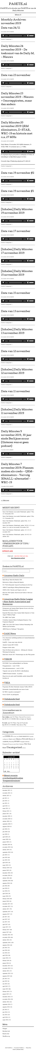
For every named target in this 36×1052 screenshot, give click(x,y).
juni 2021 (5, 800)
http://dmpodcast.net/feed (18, 558)
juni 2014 (5, 1012)
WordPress (21, 1047)
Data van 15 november (15, 293)
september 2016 (6, 942)
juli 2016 (5, 947)
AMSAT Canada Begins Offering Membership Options (16, 587)
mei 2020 (5, 834)
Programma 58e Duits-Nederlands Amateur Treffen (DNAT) (17, 687)
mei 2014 (5, 1014)
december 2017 (6, 904)
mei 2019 (5, 860)
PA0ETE (12, 31)
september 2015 (6, 973)
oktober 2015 (6, 971)
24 (4, 767)
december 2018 (6, 873)
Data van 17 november (15, 231)
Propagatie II (6, 744)
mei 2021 (5, 803)
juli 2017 (5, 917)
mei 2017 (5, 922)
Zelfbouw (24, 747)
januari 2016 (6, 963)
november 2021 (6, 793)
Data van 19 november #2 (17, 173)
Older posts (5, 500)
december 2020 (6, 816)
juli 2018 (5, 886)
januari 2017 (6, 932)
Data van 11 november (15, 391)
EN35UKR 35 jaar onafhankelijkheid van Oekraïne (15, 663)
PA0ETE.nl (18, 4)
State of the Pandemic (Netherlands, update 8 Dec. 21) (16, 521)
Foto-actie (25, 739)
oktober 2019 (6, 849)
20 (11, 766)
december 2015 (6, 965)
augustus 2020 (6, 826)
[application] (18, 35)
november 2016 (6, 937)
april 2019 (5, 862)
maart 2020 (5, 839)
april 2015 (5, 986)
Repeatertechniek (12, 744)
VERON (8, 659)
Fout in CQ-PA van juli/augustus (11, 694)
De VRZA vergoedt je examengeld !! (12, 692)
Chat (3, 736)
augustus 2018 (6, 883)
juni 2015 (5, 981)
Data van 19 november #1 (17, 191)
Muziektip (11, 741)
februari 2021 (6, 811)
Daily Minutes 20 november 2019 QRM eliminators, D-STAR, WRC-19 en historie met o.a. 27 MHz (16, 130)
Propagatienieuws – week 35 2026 (11, 666)
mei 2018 (5, 891)
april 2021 (5, 806)
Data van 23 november (15, 75)
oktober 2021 (6, 795)
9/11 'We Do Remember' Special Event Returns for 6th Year (17, 585)
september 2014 (6, 1004)
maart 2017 (5, 927)
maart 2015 (5, 989)
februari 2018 (6, 898)
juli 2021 (5, 798)
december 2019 (6, 844)
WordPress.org (6, 1036)
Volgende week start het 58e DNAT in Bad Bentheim (16, 671)
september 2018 (6, 880)
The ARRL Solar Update (9, 617)
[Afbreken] (28, 36)
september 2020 (6, 824)
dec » (8, 771)
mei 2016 (5, 953)
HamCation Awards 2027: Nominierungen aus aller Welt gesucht (19, 654)
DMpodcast (19, 739)
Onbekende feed (12, 699)
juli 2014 (5, 1009)
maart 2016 (5, 958)
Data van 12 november (15, 351)
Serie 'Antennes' (20, 744)
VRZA (7, 683)
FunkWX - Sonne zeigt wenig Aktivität (12, 642)
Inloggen (5, 1028)
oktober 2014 (6, 1002)
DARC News (10, 634)
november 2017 (6, 906)
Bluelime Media (20, 1049)
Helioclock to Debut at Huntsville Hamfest (13, 582)
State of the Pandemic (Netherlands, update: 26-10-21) (16, 534)
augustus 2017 (6, 914)
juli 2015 (5, 978)
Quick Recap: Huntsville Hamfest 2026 (12, 579)
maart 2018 (5, 896)
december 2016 (6, 935)
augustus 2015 (6, 976)
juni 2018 (5, 888)
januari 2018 (6, 901)
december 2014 (6, 996)
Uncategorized (8, 39)
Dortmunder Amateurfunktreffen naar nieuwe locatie (16, 689)
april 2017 (5, 924)
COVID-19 (8, 736)
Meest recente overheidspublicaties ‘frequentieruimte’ (13, 778)
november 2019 (6, 847)
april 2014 (5, 1017)
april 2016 (5, 955)
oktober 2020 (6, 821)
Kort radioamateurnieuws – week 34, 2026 (13, 668)
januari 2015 (6, 994)
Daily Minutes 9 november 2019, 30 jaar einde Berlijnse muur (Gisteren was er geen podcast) (16, 438)
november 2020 (6, 819)
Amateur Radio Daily (14, 576)
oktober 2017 (6, 909)
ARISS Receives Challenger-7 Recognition (13, 629)
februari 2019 (6, 867)
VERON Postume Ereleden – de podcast (12, 673)
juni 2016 (5, 950)
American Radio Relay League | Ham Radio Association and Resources (18, 602)
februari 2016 (6, 960)
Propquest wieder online (9, 647)
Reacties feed (6, 1033)
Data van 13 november (15, 311)
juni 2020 (5, 831)
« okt (5, 771)
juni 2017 (5, 919)
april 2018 (5, 893)
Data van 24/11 (10, 28)
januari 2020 (6, 842)
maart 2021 (5, 808)
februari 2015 (6, 991)
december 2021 (6, 790)
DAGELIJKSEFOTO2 (24, 736)
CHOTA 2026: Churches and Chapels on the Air (14, 590)
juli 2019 (5, 855)
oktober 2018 (6, 878)
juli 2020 (5, 829)
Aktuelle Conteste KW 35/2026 (10, 645)
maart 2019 (5, 865)
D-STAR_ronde (16, 736)
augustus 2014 (6, 1007)
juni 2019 (5, 857)
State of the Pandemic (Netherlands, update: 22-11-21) (16, 530)
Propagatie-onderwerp (24, 741)
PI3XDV (17, 741)
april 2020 (5, 837)
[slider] (31, 35)
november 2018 (6, 875)
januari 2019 (6, 870)
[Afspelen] (3, 36)
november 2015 (6, 968)
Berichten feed (6, 1031)
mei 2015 (5, 984)
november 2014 (6, 999)
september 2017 (6, 911)
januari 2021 (6, 813)
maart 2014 (5, 1020)
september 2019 (6, 852)
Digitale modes (12, 739)
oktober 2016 (6, 940)
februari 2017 (6, 929)
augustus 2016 (6, 945)
